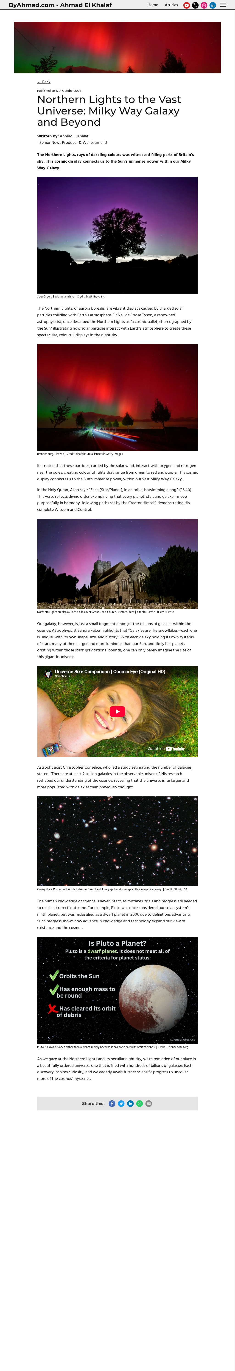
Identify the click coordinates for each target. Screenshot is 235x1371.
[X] (195, 5)
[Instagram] (204, 5)
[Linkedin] (212, 5)
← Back (43, 82)
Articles (171, 5)
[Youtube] (186, 5)
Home (153, 5)
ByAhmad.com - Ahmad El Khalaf (60, 5)
